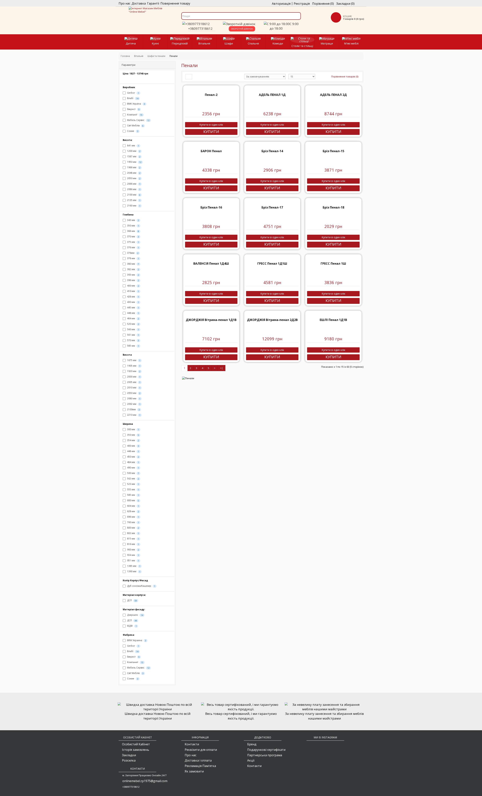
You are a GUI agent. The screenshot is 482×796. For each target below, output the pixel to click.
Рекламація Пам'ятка (200, 766)
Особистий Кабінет (136, 744)
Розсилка (129, 760)
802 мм (133, 533)
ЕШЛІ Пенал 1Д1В (333, 320)
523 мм (133, 484)
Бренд (251, 744)
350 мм (133, 225)
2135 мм (133, 200)
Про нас (124, 3)
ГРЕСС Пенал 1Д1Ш (272, 263)
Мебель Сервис (138, 120)
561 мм (133, 334)
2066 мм (133, 183)
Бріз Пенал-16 (211, 207)
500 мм (133, 473)
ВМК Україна (136, 103)
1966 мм (133, 167)
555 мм (133, 489)
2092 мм (133, 404)
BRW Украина (136, 640)
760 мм (133, 522)
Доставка (139, 3)
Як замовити (194, 771)
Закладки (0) (345, 4)
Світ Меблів (135, 125)
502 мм (133, 478)
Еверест (133, 109)
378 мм (133, 258)
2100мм (133, 409)
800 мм (133, 527)
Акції (250, 760)
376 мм (133, 247)
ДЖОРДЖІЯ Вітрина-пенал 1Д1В (211, 320)
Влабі (132, 98)
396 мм (133, 280)
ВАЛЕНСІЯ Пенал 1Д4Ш (211, 263)
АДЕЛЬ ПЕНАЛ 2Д (333, 95)
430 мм (133, 302)
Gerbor (133, 92)
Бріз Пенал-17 (272, 207)
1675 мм (133, 360)
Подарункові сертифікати (266, 750)
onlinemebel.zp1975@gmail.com (144, 781)
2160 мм (133, 205)
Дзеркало (135, 614)
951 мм (133, 560)
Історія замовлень (135, 750)
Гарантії (153, 3)
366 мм (133, 231)
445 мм (133, 307)
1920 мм (133, 371)
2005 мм (133, 382)
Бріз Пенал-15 (333, 151)
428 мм (133, 296)
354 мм (133, 440)
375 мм (133, 242)
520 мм (133, 323)
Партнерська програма (264, 755)
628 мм (133, 511)
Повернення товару (175, 3)
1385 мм (133, 566)
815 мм (133, 538)
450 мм (133, 456)
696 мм (133, 516)
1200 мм (133, 151)
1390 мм (133, 571)
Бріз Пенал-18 (333, 207)
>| (221, 368)
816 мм (133, 544)
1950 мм (134, 161)
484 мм (133, 462)
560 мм (133, 329)
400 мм (133, 285)
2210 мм (133, 414)
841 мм (133, 145)
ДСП (132, 600)
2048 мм (133, 172)
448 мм (133, 313)
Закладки (129, 755)
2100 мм (133, 194)
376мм (132, 252)
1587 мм (133, 156)
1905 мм (133, 365)
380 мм (133, 263)
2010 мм (133, 387)
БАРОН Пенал (211, 151)
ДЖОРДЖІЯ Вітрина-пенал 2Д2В (272, 320)
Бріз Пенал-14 (272, 151)
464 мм (133, 318)
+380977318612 (200, 28)
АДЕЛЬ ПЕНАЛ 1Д (272, 95)
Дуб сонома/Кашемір (141, 585)
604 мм (133, 505)
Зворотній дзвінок (242, 28)
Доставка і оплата (198, 760)
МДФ (132, 625)
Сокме (132, 131)
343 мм (133, 220)
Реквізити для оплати (201, 750)
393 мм (133, 274)
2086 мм (133, 189)
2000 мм (133, 376)
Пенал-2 (211, 95)
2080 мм (133, 398)
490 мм (133, 467)
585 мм (133, 345)
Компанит (135, 662)
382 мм (133, 269)
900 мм (133, 549)
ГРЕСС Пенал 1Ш (333, 263)
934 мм (133, 555)
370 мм (133, 236)
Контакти (192, 744)
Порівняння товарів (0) (344, 76)
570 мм (133, 340)
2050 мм (133, 178)
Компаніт (134, 114)
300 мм (133, 429)
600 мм (133, 500)
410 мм (133, 291)
